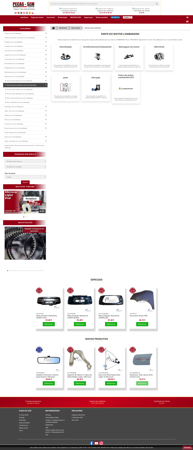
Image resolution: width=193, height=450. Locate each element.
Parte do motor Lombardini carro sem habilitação (21, 85)
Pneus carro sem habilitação (13, 119)
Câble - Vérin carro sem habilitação (14, 111)
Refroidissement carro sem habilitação (15, 72)
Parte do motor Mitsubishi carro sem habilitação (20, 94)
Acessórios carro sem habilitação (14, 124)
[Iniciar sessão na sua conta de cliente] (187, 17)
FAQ (46, 435)
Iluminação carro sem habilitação (14, 107)
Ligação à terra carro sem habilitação (15, 55)
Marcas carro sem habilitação (13, 137)
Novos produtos (96, 338)
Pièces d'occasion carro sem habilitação (16, 128)
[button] (24, 17)
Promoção (22, 420)
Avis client (75, 420)
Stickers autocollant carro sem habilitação (16, 141)
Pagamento (49, 425)
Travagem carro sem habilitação (14, 46)
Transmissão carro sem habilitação (14, 59)
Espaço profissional (78, 415)
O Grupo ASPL (23, 415)
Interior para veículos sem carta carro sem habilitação (20, 38)
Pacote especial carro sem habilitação (15, 132)
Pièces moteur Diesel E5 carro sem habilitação (19, 98)
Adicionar (48, 324)
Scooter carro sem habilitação (13, 33)
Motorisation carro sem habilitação (14, 76)
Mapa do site (23, 428)
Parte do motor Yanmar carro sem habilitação (19, 89)
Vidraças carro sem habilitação (13, 115)
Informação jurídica (52, 417)
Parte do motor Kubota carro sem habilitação (19, 81)
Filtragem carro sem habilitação (13, 42)
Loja (46, 427)
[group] (25, 202)
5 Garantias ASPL (77, 417)
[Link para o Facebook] (91, 443)
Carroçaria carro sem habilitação (14, 50)
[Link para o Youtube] (96, 443)
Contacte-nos (23, 425)
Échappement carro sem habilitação (15, 68)
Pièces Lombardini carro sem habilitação (18, 102)
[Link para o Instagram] (101, 443)
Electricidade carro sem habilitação (14, 63)
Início (21, 430)
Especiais (96, 279)
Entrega (21, 417)
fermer (188, 447)
